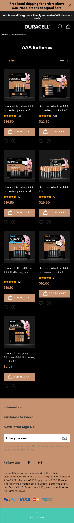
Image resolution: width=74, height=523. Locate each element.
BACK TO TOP (37, 517)
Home (5, 34)
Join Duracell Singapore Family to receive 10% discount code (37, 17)
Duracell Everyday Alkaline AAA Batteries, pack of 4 (19, 357)
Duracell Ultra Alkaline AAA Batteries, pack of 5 (19, 272)
